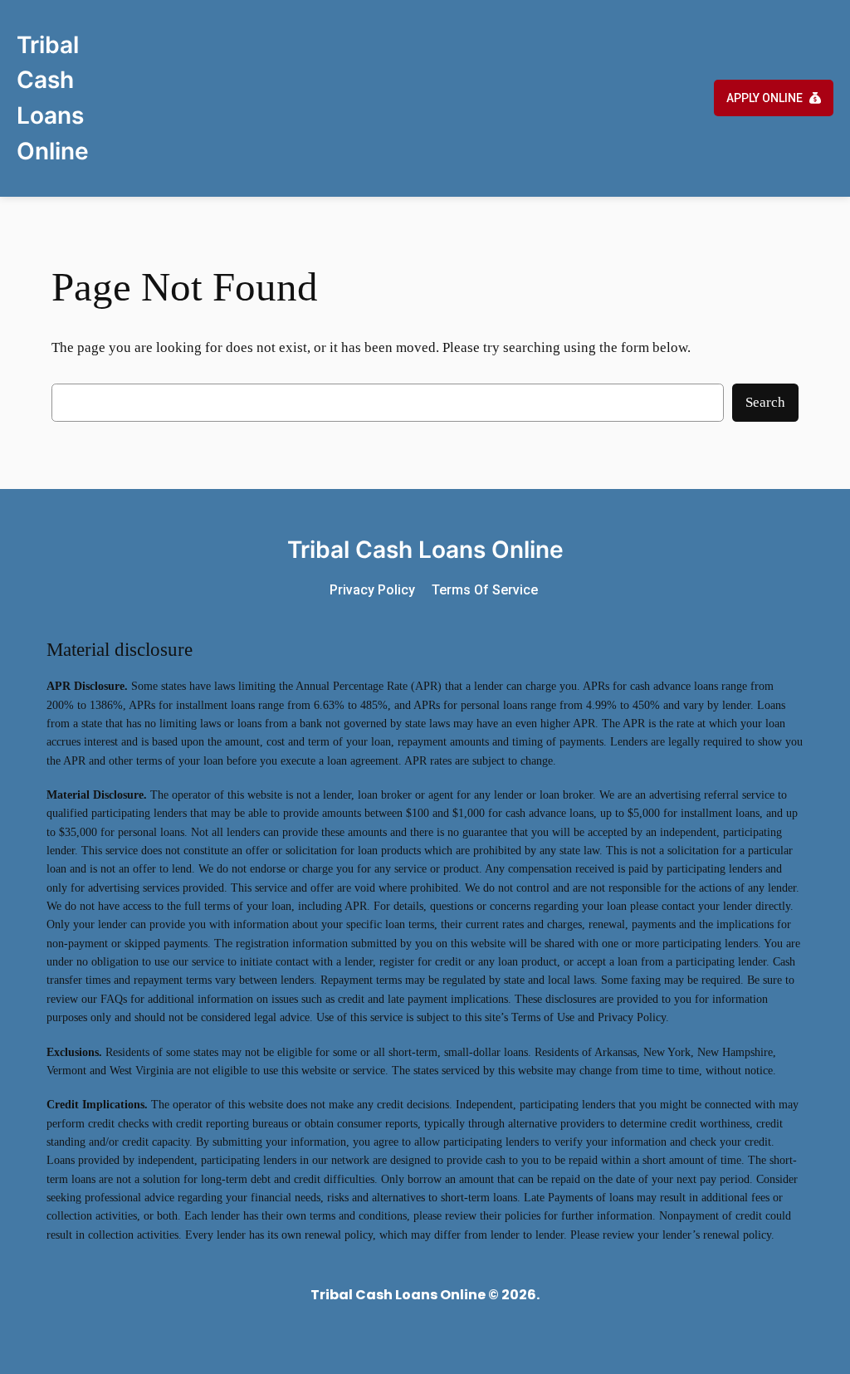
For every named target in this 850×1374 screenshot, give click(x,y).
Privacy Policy (372, 590)
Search (765, 402)
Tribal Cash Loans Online (425, 549)
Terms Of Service (485, 590)
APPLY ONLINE (764, 98)
